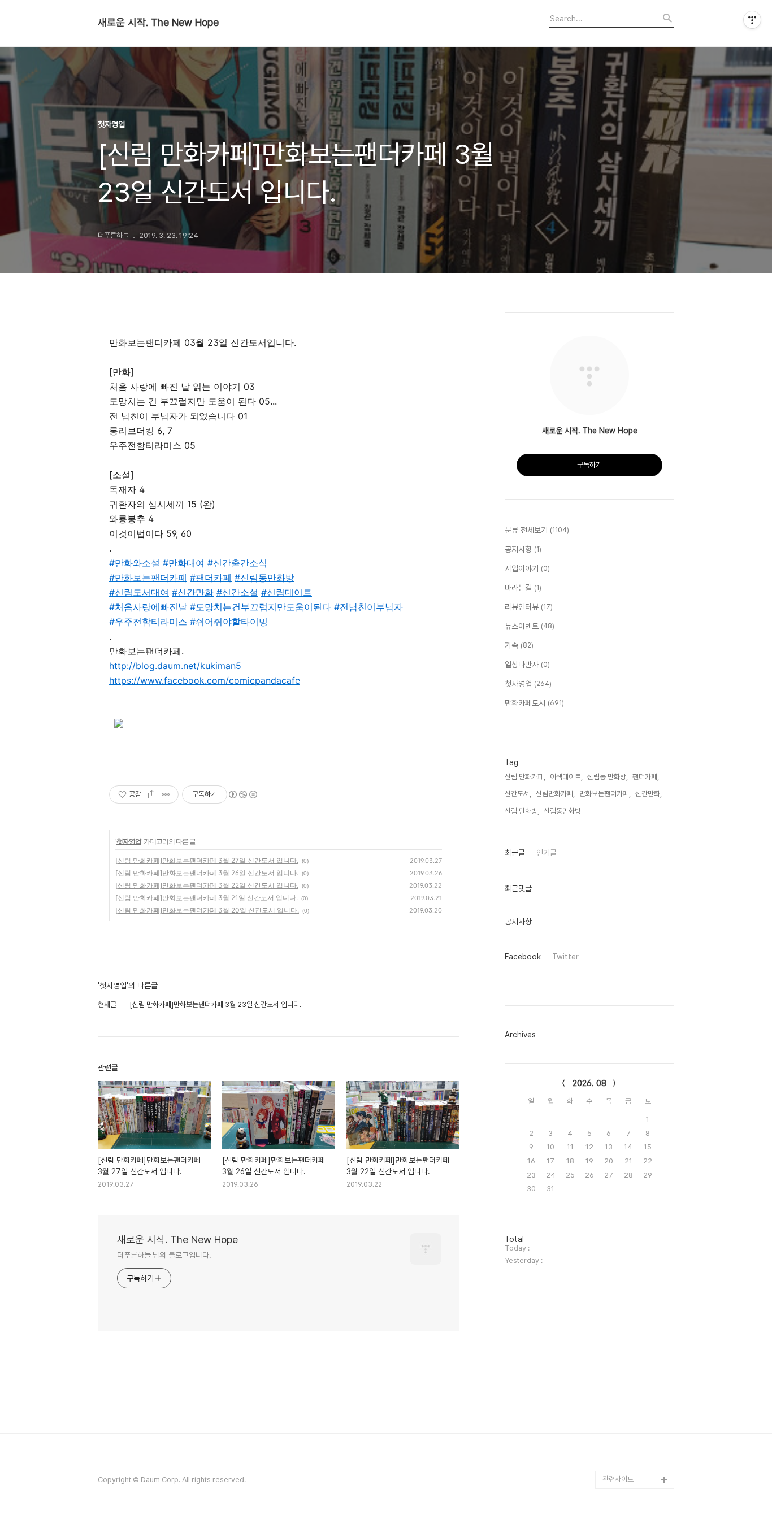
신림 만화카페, (525, 776)
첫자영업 (128, 841)
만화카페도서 (534, 702)
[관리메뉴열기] (752, 19)
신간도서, (518, 793)
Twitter (565, 956)
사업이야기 (527, 568)
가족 (519, 645)
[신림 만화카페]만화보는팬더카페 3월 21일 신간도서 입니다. (206, 897)
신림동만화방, (563, 811)
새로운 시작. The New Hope (158, 22)
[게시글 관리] (166, 794)
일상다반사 (527, 664)
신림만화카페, (555, 793)
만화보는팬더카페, (605, 793)
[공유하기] (152, 794)
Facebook (523, 956)
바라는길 (523, 587)
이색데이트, (566, 776)
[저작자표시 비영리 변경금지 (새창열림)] (242, 794)
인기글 (546, 852)
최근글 (515, 852)
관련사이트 (618, 1479)
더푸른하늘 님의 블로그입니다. (164, 1255)
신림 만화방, (522, 811)
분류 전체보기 (537, 530)
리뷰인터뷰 (529, 606)
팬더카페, (645, 776)
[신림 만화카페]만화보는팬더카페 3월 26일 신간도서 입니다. (206, 873)
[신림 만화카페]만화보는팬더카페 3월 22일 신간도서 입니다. (206, 885)
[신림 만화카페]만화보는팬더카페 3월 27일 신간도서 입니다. (206, 860)
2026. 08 (589, 1083)
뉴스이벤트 (529, 626)
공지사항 (523, 549)
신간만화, (648, 793)
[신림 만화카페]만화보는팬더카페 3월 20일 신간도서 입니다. (207, 910)
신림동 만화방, (607, 776)
